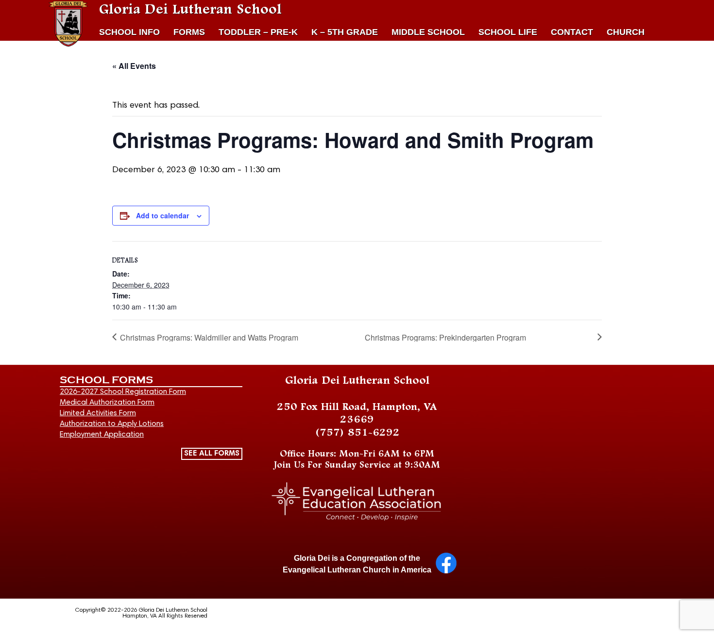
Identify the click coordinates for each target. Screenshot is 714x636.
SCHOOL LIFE (507, 32)
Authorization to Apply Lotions (112, 424)
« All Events (134, 65)
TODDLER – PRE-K (258, 32)
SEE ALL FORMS (211, 453)
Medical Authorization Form (107, 403)
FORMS (189, 32)
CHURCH (626, 32)
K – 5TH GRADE (344, 32)
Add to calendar (162, 215)
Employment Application (102, 435)
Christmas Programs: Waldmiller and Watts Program (209, 338)
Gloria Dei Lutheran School (190, 9)
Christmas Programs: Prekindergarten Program (445, 338)
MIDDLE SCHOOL (428, 32)
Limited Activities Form (98, 413)
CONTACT (572, 32)
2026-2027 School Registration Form (123, 392)
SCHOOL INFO (129, 32)
